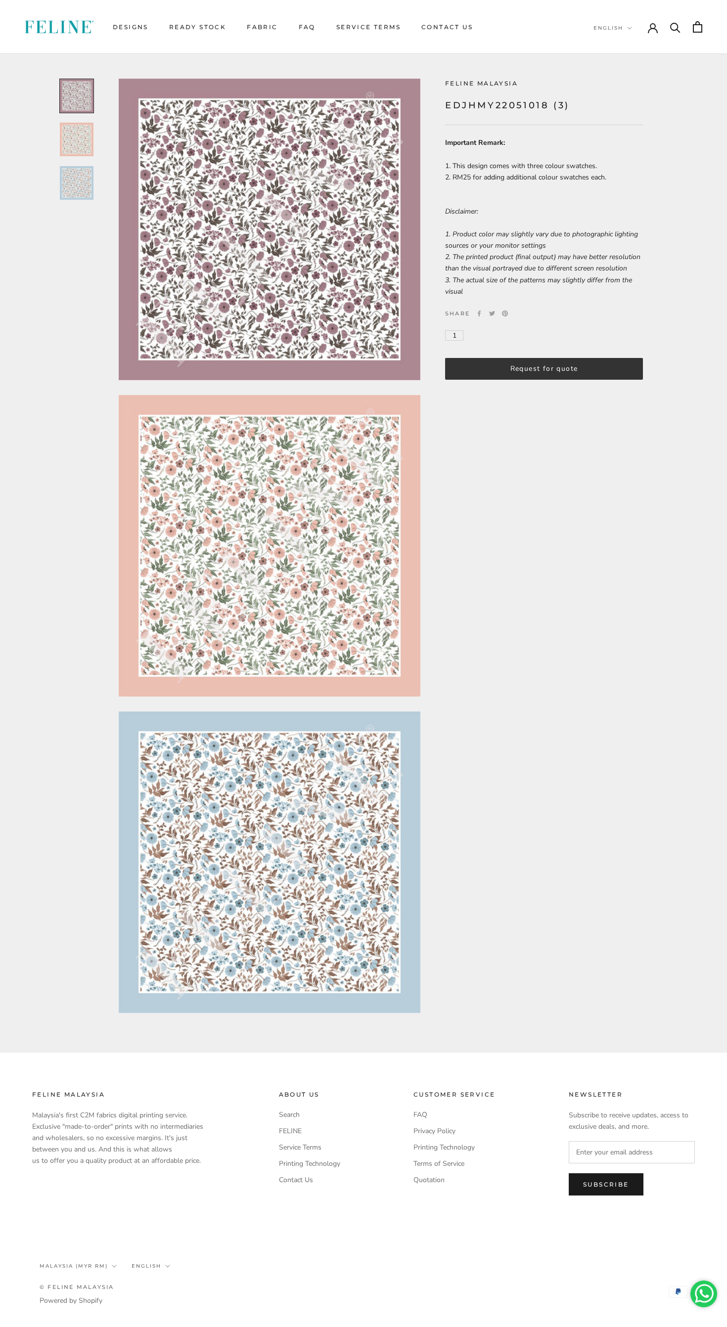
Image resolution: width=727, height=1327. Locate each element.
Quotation (429, 1180)
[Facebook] (479, 313)
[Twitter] (492, 313)
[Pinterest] (505, 313)
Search (289, 1114)
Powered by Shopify (71, 1300)
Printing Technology (309, 1163)
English (608, 28)
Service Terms (368, 27)
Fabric (262, 27)
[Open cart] (697, 27)
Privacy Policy (434, 1131)
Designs (130, 27)
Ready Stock (197, 27)
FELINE (290, 1131)
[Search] (675, 27)
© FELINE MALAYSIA (77, 1286)
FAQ (307, 27)
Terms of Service (438, 1163)
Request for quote (544, 368)
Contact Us (447, 27)
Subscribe (606, 1184)
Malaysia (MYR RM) (74, 1266)
